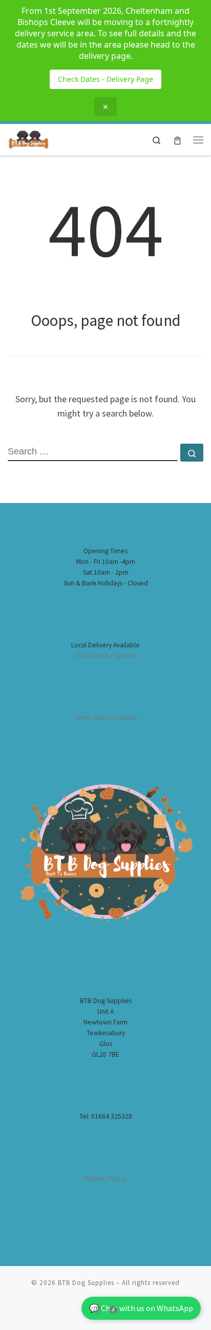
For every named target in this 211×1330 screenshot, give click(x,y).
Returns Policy (105, 1178)
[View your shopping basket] (177, 139)
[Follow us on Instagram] (97, 1310)
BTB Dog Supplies (86, 1282)
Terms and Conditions (105, 717)
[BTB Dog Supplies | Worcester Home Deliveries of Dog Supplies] (28, 138)
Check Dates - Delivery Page (105, 79)
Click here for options (106, 655)
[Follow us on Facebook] (113, 1310)
